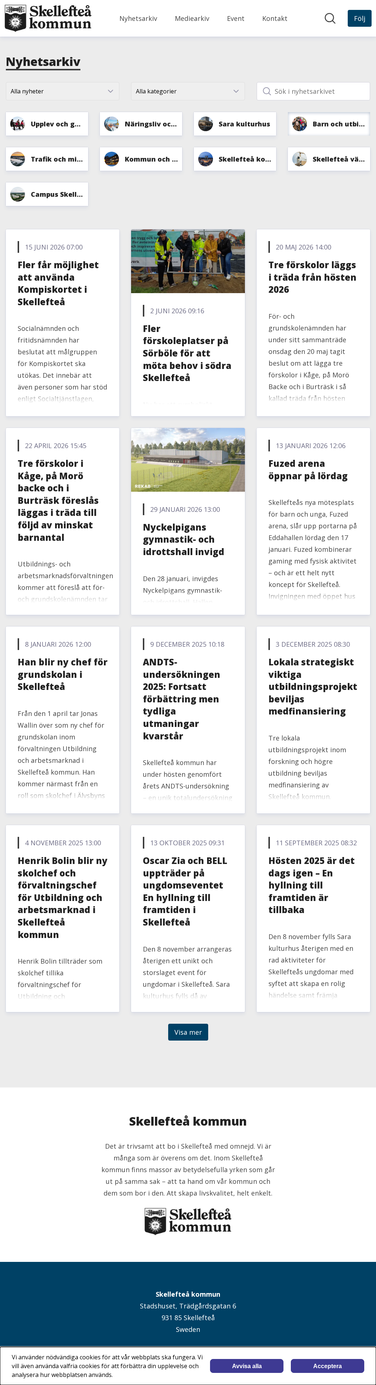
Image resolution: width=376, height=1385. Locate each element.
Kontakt (275, 18)
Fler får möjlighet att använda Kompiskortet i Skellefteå (58, 283)
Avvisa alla (247, 1366)
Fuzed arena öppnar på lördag (308, 469)
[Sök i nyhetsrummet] (330, 18)
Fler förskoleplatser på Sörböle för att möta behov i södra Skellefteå (187, 353)
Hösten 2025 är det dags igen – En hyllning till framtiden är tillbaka (311, 885)
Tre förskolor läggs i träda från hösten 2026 (312, 277)
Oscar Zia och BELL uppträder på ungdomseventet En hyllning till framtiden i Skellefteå (185, 891)
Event (236, 18)
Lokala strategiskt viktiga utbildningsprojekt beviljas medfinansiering (312, 686)
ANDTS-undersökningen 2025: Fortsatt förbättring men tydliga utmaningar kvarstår (181, 699)
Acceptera (327, 1366)
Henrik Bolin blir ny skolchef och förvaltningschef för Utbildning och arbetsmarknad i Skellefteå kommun (63, 897)
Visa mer (188, 1032)
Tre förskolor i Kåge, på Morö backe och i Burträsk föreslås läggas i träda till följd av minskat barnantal (58, 500)
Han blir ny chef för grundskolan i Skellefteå (63, 674)
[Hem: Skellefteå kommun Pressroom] (48, 18)
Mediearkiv (192, 18)
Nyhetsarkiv (138, 18)
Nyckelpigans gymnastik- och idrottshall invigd (183, 539)
